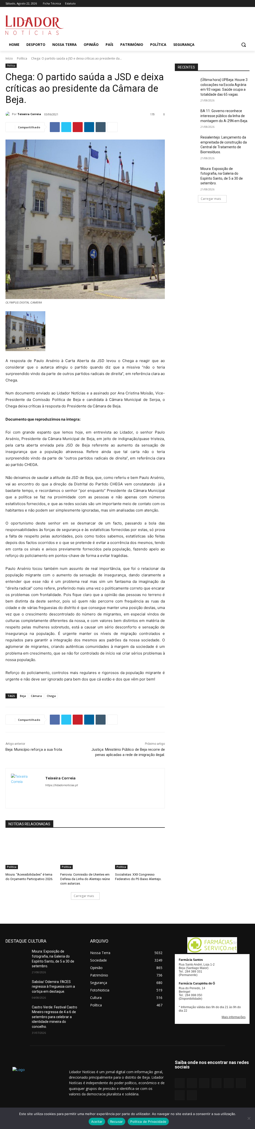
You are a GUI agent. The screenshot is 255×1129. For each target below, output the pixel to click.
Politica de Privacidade (148, 1122)
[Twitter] (240, 3)
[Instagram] (205, 3)
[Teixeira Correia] (8, 114)
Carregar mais (84, 896)
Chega (51, 696)
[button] (244, 45)
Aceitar (97, 1122)
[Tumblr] (233, 3)
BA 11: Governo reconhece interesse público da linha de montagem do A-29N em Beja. (224, 116)
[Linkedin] (212, 3)
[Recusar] (248, 1118)
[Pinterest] (226, 3)
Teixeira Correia (29, 114)
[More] (112, 127)
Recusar (116, 1122)
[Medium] (219, 3)
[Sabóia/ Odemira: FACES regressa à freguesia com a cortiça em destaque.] (16, 987)
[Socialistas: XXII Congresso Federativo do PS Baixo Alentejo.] (140, 851)
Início (9, 58)
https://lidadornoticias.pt (61, 785)
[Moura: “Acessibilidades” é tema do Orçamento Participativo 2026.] (30, 851)
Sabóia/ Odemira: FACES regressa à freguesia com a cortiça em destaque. (53, 986)
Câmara (36, 696)
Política (22, 58)
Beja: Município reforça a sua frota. (34, 749)
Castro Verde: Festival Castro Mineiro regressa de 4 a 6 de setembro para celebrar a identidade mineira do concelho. (54, 1017)
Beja (23, 696)
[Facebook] (198, 3)
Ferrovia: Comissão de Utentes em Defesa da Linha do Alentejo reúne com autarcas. (85, 879)
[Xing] (247, 3)
